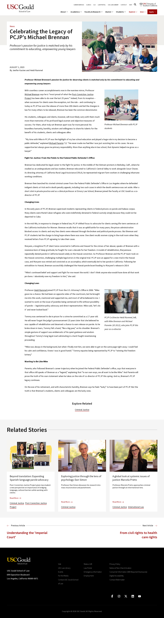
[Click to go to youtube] (139, 596)
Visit (130, 5)
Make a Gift (88, 564)
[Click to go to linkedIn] (132, 596)
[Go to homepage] (19, 560)
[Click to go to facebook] (112, 596)
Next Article (148, 525)
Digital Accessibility (116, 575)
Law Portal (102, 5)
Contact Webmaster (117, 579)
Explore (132, 12)
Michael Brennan (32, 94)
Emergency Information (93, 572)
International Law (136, 507)
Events (60, 572)
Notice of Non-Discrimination (120, 568)
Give (142, 12)
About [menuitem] (63, 12)
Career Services (79, 5)
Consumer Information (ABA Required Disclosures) (128, 572)
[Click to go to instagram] (119, 596)
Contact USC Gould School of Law (68, 581)
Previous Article (17, 525)
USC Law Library (113, 5)
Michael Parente (56, 143)
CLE (94, 5)
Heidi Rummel (40, 290)
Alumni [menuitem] (108, 12)
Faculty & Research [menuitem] (92, 12)
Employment (89, 575)
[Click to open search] (135, 4)
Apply (151, 12)
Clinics (88, 5)
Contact (124, 5)
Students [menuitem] (120, 12)
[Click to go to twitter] (126, 596)
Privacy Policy (114, 564)
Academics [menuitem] (75, 12)
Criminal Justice (82, 409)
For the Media (63, 575)
